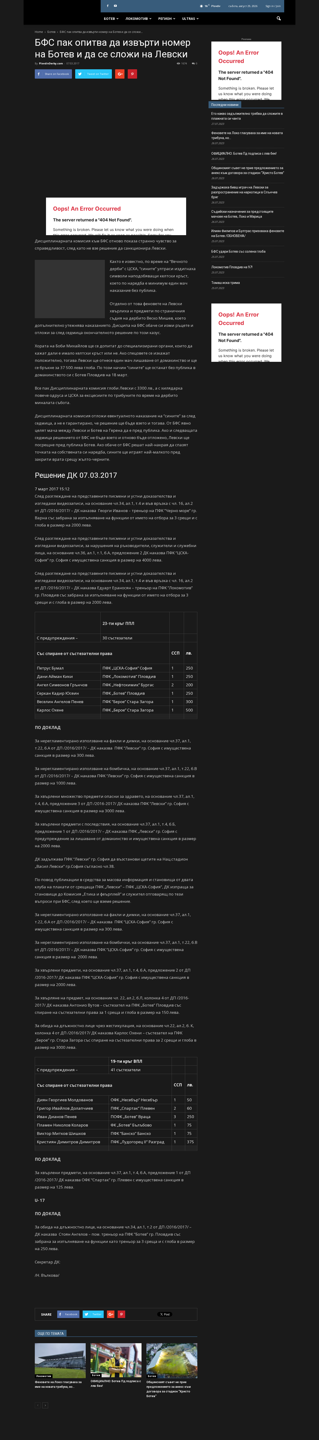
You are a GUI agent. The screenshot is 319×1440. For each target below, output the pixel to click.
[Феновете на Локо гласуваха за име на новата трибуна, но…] (60, 1360)
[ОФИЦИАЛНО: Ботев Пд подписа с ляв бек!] (116, 1360)
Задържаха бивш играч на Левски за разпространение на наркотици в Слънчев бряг (244, 192)
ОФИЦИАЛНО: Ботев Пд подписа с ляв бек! (243, 153)
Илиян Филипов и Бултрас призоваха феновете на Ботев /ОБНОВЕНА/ (247, 233)
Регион (165, 18)
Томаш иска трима (225, 283)
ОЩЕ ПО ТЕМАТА (51, 1333)
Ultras (188, 18)
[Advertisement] (70, 289)
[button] (278, 18)
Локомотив (136, 18)
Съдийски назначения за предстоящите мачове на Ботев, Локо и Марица (242, 214)
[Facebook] (107, 6)
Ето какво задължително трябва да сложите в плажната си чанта (247, 116)
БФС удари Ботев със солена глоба (238, 251)
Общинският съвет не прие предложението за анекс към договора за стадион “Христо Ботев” (247, 170)
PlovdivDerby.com (51, 63)
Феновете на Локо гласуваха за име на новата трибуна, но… (247, 135)
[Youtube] (115, 6)
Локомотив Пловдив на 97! (231, 267)
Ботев (109, 18)
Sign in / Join (273, 6)
